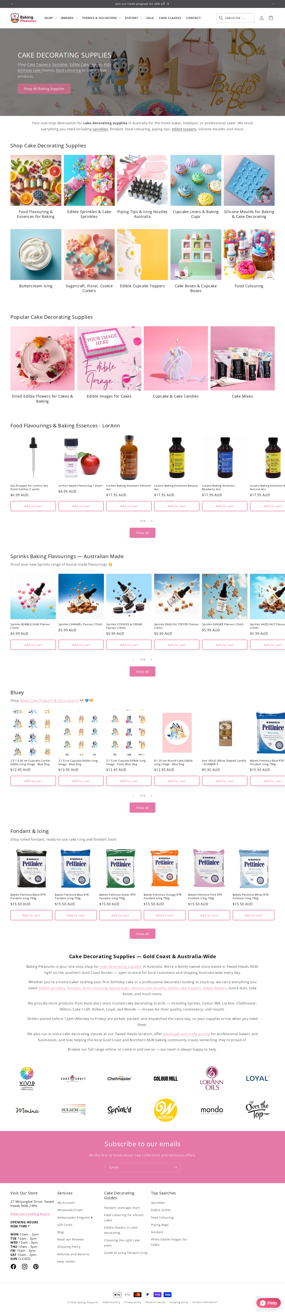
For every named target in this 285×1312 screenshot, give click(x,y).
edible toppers (184, 129)
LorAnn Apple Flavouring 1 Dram (80, 485)
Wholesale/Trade (70, 1210)
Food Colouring (249, 286)
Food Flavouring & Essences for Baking (35, 214)
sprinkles (100, 129)
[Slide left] (133, 521)
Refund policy (111, 1302)
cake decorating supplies (121, 966)
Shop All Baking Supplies (44, 89)
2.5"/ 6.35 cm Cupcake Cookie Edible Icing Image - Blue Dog (30, 762)
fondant (74, 988)
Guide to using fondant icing (126, 1253)
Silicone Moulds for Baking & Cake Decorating (249, 214)
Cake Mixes (242, 396)
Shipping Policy (69, 1247)
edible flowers (215, 988)
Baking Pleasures (88, 1302)
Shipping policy (178, 1302)
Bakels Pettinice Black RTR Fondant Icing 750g (28, 896)
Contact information (205, 1302)
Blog (60, 1232)
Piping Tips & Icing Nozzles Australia (142, 214)
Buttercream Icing (36, 286)
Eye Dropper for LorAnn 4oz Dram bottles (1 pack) (29, 487)
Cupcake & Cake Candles (176, 396)
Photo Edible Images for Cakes (169, 1242)
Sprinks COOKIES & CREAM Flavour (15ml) (124, 626)
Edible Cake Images (86, 64)
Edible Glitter (161, 1210)
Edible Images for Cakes (109, 396)
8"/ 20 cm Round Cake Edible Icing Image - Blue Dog (173, 762)
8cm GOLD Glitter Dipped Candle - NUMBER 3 (224, 762)
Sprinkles (60, 64)
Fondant (157, 1232)
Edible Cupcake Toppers (142, 286)
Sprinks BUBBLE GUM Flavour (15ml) (30, 626)
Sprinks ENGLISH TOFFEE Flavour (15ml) (176, 626)
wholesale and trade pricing (186, 1034)
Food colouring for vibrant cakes (124, 1217)
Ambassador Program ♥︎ (75, 1217)
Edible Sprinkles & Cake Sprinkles (89, 214)
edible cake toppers (184, 988)
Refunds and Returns (73, 1254)
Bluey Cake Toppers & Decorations (49, 700)
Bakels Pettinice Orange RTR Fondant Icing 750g (163, 896)
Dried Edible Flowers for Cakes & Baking (42, 398)
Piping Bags (160, 1225)
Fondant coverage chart (122, 1208)
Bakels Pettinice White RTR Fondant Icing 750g (251, 896)
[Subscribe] (175, 1167)
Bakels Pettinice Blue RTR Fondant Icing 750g (72, 896)
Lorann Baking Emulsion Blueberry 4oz (218, 487)
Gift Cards (65, 1225)
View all (142, 533)
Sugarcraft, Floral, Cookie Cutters (89, 288)
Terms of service (155, 1302)
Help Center (66, 1261)
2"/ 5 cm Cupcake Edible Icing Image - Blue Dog (78, 762)
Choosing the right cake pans (122, 1242)
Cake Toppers (38, 64)
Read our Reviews (70, 1239)
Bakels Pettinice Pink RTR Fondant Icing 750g (205, 896)
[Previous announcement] (11, 4)
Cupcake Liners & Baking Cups (196, 214)
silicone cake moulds (148, 988)
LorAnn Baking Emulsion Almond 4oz (128, 487)
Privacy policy (132, 1302)
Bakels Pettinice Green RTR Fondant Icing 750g (117, 896)
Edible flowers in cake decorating (120, 1230)
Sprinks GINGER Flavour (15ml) (222, 624)
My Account (66, 1203)
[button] (50, 18)
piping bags (119, 988)
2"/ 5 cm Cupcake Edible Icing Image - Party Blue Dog (126, 762)
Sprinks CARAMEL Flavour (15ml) (80, 624)
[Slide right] (151, 521)
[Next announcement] (273, 4)
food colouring (68, 70)
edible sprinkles (52, 988)
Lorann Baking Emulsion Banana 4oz (176, 487)
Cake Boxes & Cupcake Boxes (196, 288)
